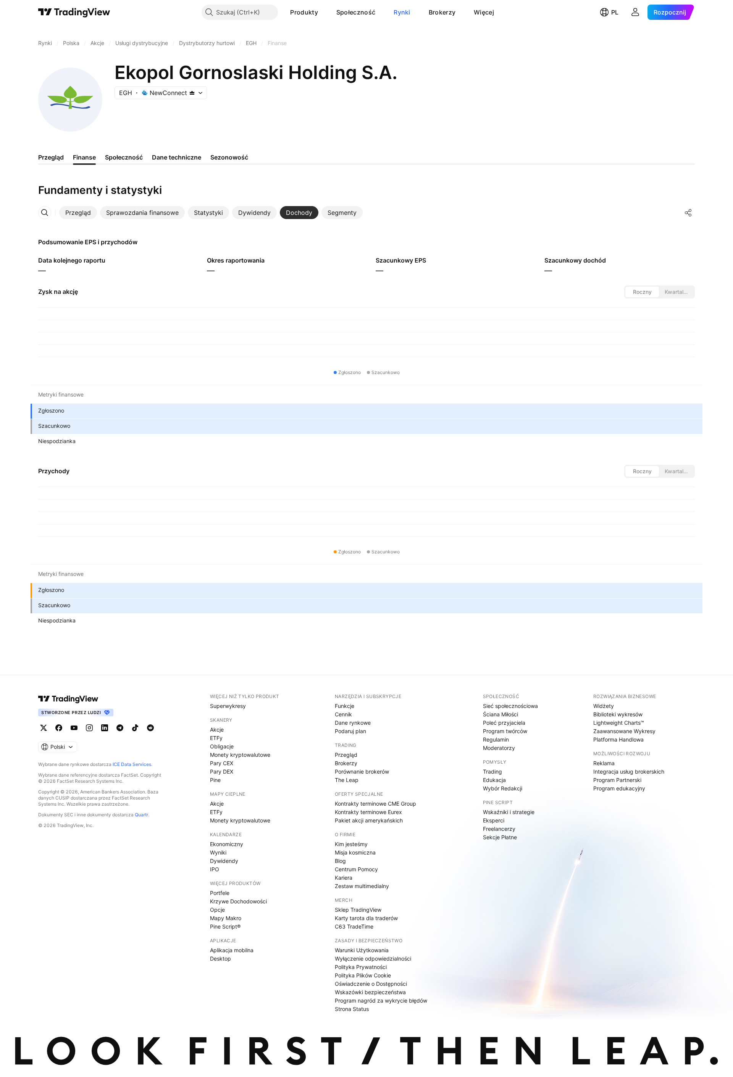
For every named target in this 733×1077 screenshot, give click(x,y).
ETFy (216, 738)
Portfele (219, 893)
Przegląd (346, 754)
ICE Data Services (132, 764)
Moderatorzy (499, 748)
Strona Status (352, 1009)
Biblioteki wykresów (618, 714)
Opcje (217, 909)
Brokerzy (442, 12)
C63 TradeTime (354, 926)
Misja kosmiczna (355, 852)
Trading (492, 771)
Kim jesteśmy (351, 844)
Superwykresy (228, 706)
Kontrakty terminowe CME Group (375, 803)
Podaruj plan (350, 731)
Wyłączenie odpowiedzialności (373, 958)
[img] (192, 92)
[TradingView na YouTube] (74, 727)
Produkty (304, 12)
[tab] (78, 212)
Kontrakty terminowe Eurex (368, 812)
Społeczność (355, 12)
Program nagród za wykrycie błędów (381, 1000)
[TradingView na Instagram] (89, 727)
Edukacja (494, 780)
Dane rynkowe (353, 722)
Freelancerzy (499, 828)
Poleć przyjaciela (504, 722)
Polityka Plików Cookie (363, 975)
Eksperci (493, 820)
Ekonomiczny (226, 844)
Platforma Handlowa (618, 739)
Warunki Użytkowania (362, 950)
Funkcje (344, 706)
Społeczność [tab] (124, 157)
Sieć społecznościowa (510, 706)
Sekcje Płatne (500, 837)
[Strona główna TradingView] (74, 12)
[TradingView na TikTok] (135, 727)
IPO (214, 869)
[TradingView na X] (43, 727)
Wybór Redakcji (502, 788)
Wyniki (218, 852)
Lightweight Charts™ (618, 722)
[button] (323, 12)
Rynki (402, 12)
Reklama (604, 763)
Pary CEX (221, 763)
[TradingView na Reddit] (150, 727)
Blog (340, 861)
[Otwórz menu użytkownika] (635, 12)
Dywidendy (224, 861)
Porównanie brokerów (362, 771)
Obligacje (222, 746)
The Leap (346, 780)
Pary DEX (221, 771)
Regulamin (496, 739)
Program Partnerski (617, 780)
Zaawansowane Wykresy (624, 731)
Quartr (141, 814)
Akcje (217, 729)
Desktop (220, 958)
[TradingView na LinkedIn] (104, 727)
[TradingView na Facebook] (58, 727)
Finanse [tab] (84, 157)
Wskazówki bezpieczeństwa (370, 992)
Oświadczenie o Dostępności (371, 983)
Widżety (603, 706)
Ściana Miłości (500, 714)
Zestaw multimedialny (362, 886)
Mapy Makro (225, 918)
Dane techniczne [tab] (176, 157)
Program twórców (505, 731)
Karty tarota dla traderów (366, 918)
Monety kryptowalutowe (240, 754)
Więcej (484, 12)
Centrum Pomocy (356, 869)
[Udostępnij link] (688, 212)
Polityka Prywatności (361, 967)
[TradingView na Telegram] (120, 727)
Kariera (343, 877)
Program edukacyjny (619, 788)
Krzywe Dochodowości (238, 901)
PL (614, 12)
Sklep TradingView (358, 909)
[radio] (642, 292)
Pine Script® (225, 926)
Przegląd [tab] (51, 157)
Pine (215, 780)
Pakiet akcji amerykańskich (369, 820)
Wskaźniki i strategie (508, 812)
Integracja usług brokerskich (628, 771)
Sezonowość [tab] (229, 157)
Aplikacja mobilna (231, 950)
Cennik (343, 714)
